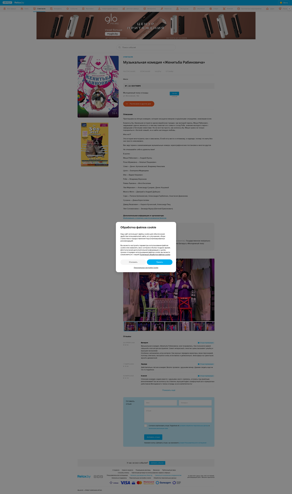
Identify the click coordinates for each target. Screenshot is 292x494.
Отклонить (133, 262)
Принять (159, 262)
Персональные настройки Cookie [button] (146, 268)
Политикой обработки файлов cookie (155, 254)
